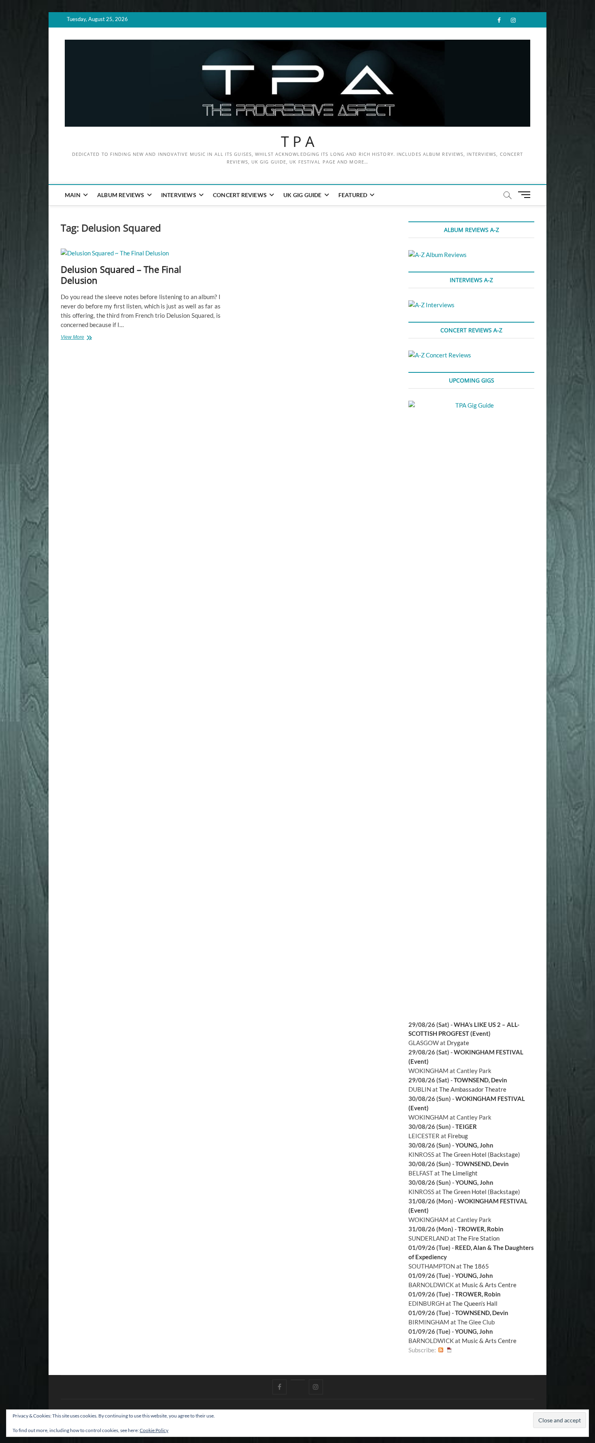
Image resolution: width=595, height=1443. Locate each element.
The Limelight (459, 1173)
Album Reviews (120, 194)
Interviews (178, 194)
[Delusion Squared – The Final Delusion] (141, 253)
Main (73, 194)
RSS (440, 1350)
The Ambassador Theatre (472, 1089)
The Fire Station (478, 1238)
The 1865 (476, 1266)
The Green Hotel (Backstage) (481, 1154)
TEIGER (466, 1126)
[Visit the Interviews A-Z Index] (431, 304)
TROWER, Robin (481, 1229)
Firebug (458, 1135)
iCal (449, 1350)
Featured (353, 194)
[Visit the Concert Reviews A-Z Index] (439, 355)
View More (82, 338)
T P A (297, 142)
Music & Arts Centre (489, 1284)
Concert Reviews (240, 194)
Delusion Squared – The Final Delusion (121, 275)
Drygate (458, 1042)
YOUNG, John (474, 1145)
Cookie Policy (154, 1430)
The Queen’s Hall (475, 1303)
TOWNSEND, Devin (480, 1080)
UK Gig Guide (302, 194)
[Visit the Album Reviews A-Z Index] (437, 254)
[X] (298, 1379)
